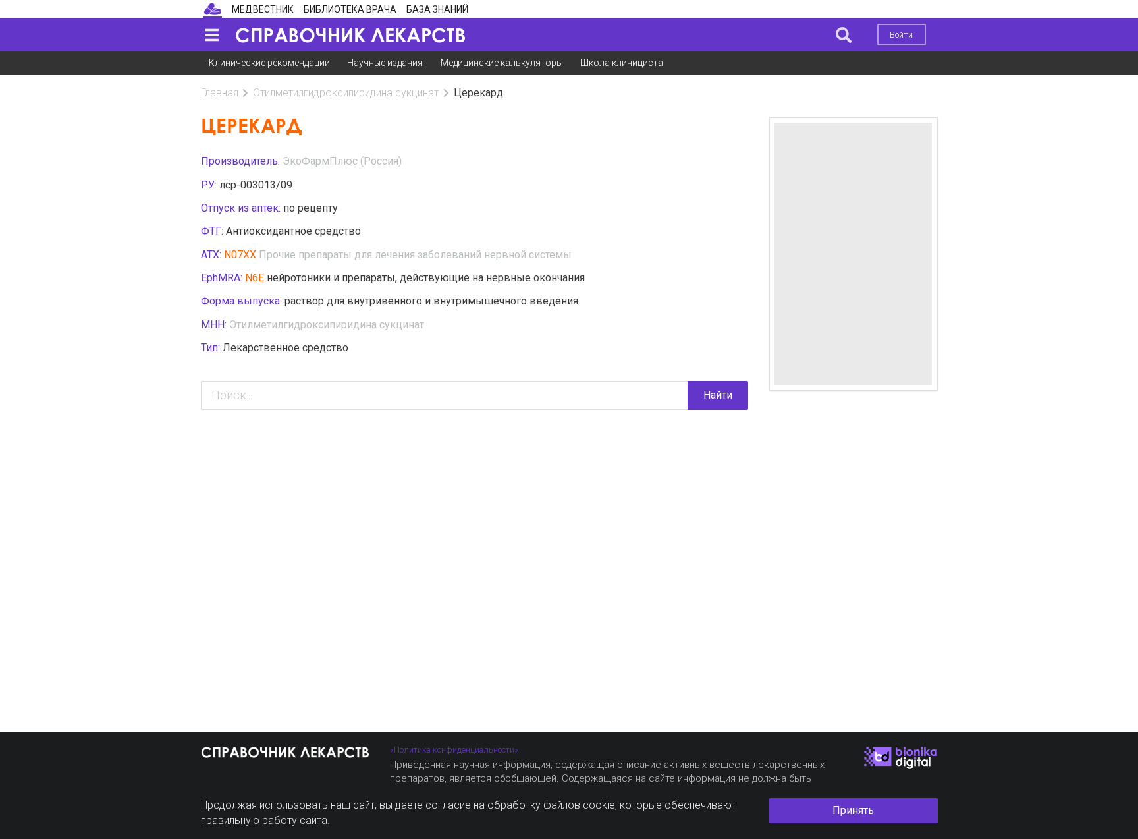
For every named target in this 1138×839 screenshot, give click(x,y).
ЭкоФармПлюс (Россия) (342, 161)
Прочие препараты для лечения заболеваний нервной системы (415, 254)
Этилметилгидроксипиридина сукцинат (346, 92)
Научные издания (385, 62)
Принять (853, 810)
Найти (717, 395)
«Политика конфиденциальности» (454, 750)
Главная (219, 92)
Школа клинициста (621, 62)
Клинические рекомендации (269, 62)
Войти (901, 35)
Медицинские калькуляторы (502, 62)
